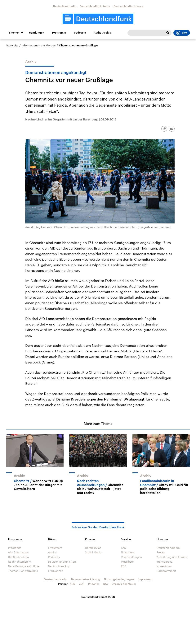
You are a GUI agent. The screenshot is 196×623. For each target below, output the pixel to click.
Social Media (93, 552)
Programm (59, 32)
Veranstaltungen (131, 557)
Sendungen (36, 32)
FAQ (123, 547)
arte (105, 583)
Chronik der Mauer (124, 583)
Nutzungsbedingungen (119, 579)
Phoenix (93, 583)
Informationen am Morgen (39, 45)
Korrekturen (164, 566)
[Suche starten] (168, 33)
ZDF (81, 583)
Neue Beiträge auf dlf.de (23, 566)
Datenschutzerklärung (85, 579)
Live (184, 32)
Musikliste (127, 561)
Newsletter (128, 552)
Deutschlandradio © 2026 (98, 596)
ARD (72, 583)
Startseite (12, 45)
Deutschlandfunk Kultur (94, 6)
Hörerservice (93, 547)
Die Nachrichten (18, 557)
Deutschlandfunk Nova (128, 6)
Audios (52, 552)
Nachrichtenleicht (19, 561)
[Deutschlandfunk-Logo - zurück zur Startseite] (98, 19)
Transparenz (164, 561)
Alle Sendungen (18, 552)
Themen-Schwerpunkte (23, 570)
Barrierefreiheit (166, 570)
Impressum (145, 579)
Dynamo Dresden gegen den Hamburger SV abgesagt (100, 399)
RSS (123, 566)
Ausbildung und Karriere (172, 557)
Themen (14, 32)
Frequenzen (55, 570)
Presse (161, 552)
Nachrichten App (59, 566)
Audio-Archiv (102, 32)
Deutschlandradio (64, 6)
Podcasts (80, 32)
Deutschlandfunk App (62, 561)
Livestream (55, 547)
